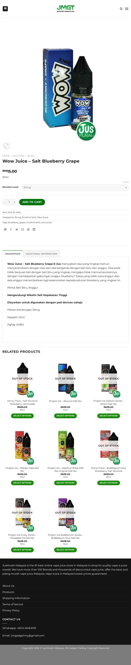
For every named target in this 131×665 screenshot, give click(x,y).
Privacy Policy (11, 610)
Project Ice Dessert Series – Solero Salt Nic (108, 402)
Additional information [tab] (42, 254)
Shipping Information (16, 598)
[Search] (121, 9)
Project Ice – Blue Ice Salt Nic (65, 401)
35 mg (30, 156)
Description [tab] (12, 254)
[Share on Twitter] (16, 229)
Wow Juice (42, 217)
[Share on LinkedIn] (34, 229)
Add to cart (32, 202)
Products (8, 592)
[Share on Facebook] (11, 229)
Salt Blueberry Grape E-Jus (43, 263)
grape (22, 222)
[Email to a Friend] (22, 229)
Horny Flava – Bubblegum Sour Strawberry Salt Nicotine (108, 469)
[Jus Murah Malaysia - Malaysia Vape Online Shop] (65, 9)
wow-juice (46, 222)
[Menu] (127, 9)
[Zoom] (7, 146)
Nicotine (18, 156)
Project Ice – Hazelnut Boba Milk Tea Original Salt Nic (65, 469)
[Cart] (5, 8)
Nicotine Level (10, 187)
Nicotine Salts (29, 217)
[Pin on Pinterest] (28, 229)
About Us (8, 585)
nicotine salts (33, 222)
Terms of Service (12, 604)
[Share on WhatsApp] (5, 229)
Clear (126, 182)
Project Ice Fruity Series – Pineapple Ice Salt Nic (22, 536)
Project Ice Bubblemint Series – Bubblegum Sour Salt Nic (65, 536)
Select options (22, 416)
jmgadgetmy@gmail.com (27, 635)
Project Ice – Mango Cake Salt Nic (22, 469)
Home (6, 156)
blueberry (13, 222)
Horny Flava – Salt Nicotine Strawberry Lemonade (22, 402)
